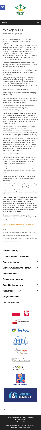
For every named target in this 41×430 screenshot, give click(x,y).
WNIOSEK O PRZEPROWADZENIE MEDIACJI (19, 224)
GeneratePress (25, 427)
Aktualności (9, 230)
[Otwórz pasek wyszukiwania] (38, 22)
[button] (2, 7)
